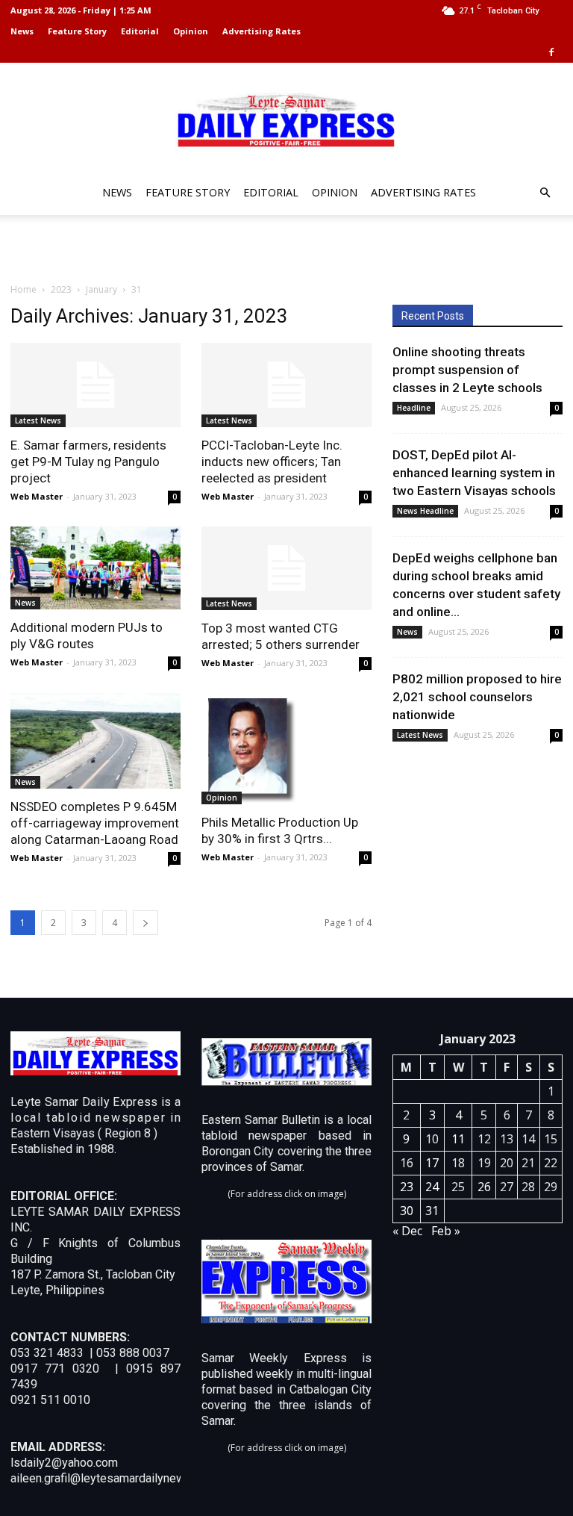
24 (432, 1186)
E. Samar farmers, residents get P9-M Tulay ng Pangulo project (88, 461)
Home (23, 289)
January (101, 289)
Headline (413, 408)
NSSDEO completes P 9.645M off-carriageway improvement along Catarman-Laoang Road (94, 823)
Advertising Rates (261, 31)
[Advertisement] (286, 248)
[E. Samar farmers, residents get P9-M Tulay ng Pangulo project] (95, 385)
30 (406, 1210)
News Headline (425, 511)
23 (406, 1186)
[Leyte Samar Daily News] (286, 119)
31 (432, 1210)
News (22, 31)
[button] (545, 193)
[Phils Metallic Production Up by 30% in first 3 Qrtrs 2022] (286, 748)
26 (484, 1186)
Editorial (140, 31)
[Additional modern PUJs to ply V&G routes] (95, 568)
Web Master (36, 496)
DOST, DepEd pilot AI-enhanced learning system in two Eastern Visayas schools (474, 472)
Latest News (38, 420)
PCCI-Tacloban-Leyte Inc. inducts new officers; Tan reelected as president (271, 461)
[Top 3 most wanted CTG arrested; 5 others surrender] (286, 568)
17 (432, 1163)
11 (458, 1139)
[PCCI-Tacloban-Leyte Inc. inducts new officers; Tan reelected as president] (286, 385)
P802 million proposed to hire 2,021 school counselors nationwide (477, 696)
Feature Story (77, 31)
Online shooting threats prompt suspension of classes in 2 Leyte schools (467, 369)
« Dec (407, 1231)
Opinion (190, 31)
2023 (61, 289)
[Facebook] (551, 52)
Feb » (445, 1231)
